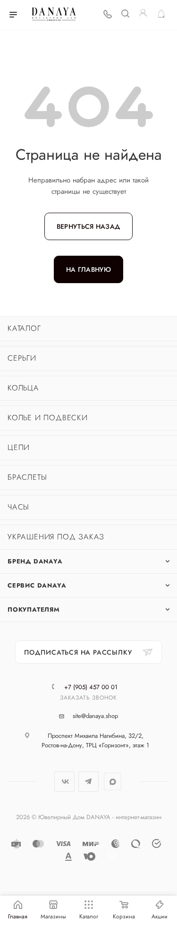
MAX (112, 781)
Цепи (19, 447)
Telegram (88, 781)
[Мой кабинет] (143, 14)
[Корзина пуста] (161, 15)
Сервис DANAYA (37, 585)
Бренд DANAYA (35, 561)
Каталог (24, 328)
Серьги (22, 358)
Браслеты (27, 477)
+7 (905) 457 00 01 (91, 687)
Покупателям (34, 609)
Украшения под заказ (56, 536)
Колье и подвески (48, 417)
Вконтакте (64, 781)
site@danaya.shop (95, 715)
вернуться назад (88, 226)
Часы (18, 506)
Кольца (23, 387)
